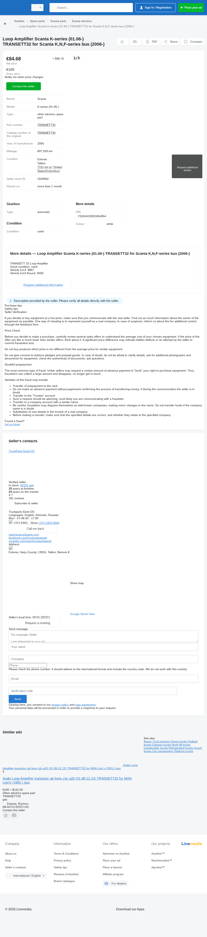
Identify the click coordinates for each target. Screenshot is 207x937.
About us (10, 853)
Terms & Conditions (66, 853)
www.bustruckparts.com (24, 534)
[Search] (53, 7)
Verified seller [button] (18, 482)
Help (8, 860)
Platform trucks (183, 751)
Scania (41, 98)
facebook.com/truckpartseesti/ (28, 537)
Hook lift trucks (181, 744)
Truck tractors (161, 741)
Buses (148, 741)
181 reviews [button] (16, 498)
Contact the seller (23, 86)
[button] (123, 41)
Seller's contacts (15, 867)
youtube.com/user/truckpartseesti (30, 541)
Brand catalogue (64, 881)
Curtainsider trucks (156, 748)
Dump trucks (179, 741)
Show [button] (34, 522)
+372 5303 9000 (48, 522)
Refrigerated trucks (181, 748)
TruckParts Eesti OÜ (22, 451)
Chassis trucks (162, 744)
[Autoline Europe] (15, 7)
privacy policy (60, 704)
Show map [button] (77, 583)
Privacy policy (62, 860)
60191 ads (27, 485)
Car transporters (163, 751)
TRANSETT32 (46, 124)
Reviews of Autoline (66, 874)
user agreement (85, 704)
